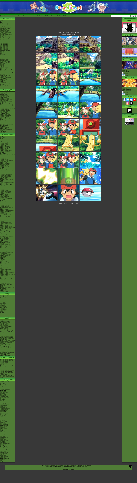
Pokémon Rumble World (5, 191)
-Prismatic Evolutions (5, 404)
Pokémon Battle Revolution (6, 230)
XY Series (2, 313)
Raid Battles (3, 388)
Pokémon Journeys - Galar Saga (7, 104)
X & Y (1, 181)
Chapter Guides (3, 300)
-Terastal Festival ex (4, 446)
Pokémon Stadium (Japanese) (6, 272)
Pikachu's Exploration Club (6, 369)
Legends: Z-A (3, 141)
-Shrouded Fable (3, 407)
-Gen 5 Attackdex (4, 45)
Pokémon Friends (4, 144)
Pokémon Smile (3, 162)
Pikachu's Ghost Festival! (6, 366)
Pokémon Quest (3, 178)
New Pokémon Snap (4, 164)
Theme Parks (3, 80)
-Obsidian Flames (4, 413)
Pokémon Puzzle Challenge (6, 262)
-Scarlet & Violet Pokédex (5, 36)
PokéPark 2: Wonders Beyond (6, 210)
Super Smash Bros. (4, 275)
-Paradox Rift (3, 411)
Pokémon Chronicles (4, 109)
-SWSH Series (3, 416)
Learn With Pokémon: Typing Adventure (6, 215)
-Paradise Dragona (4, 449)
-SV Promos (2, 427)
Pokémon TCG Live (4, 166)
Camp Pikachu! (3, 363)
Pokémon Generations (5, 114)
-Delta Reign (3, 391)
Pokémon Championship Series (7, 69)
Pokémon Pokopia (4, 143)
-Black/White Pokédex (5, 28)
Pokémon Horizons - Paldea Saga (7, 108)
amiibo (1, 286)
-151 (1, 412)
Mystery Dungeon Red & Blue (6, 252)
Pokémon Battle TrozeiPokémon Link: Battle (7, 185)
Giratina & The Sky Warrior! (6, 335)
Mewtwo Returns (4, 325)
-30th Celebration (4, 392)
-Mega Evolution (3, 398)
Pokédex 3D (3, 212)
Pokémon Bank (3, 183)
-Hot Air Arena (3, 444)
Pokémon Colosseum (5, 244)
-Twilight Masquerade (5, 408)
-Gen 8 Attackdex (4, 48)
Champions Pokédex (56, 16)
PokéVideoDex (3, 123)
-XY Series (2, 419)
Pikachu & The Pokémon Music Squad (7, 377)
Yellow (1, 268)
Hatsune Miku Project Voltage (6, 72)
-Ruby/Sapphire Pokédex (5, 26)
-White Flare (3, 400)
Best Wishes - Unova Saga (6, 101)
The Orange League (4, 96)
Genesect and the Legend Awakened (6, 343)
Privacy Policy (73, 465)
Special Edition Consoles (5, 282)
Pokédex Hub (32, 16)
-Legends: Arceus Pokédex (6, 34)
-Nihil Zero (2, 436)
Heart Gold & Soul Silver (5, 222)
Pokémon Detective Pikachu (6, 355)
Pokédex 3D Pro (3, 213)
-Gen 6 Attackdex (4, 46)
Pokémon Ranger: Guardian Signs (6, 224)
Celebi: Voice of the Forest (6, 326)
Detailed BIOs (3, 299)
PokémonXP (3, 70)
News (1, 20)
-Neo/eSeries (3, 423)
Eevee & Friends (3, 374)
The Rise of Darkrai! (4, 334)
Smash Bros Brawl (4, 239)
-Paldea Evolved (3, 414)
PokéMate (2, 257)
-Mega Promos (3, 426)
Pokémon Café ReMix (5, 146)
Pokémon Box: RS (4, 249)
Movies (7, 318)
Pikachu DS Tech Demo (5, 254)
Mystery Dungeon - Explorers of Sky (7, 232)
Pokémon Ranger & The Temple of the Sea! (7, 332)
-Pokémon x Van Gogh (5, 75)
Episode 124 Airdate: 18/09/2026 (127, 89)
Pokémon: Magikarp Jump (6, 174)
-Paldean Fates (3, 410)
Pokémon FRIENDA (4, 291)
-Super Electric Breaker (5, 447)
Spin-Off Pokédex (4, 54)
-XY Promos (2, 430)
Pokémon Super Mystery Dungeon (5, 193)
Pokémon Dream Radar (5, 204)
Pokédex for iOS (3, 218)
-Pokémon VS (3, 457)
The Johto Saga (3, 97)
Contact (20, 16)
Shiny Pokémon (3, 112)
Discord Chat (3, 82)
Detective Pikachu (4, 177)
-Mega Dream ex (4, 437)
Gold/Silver (2, 259)
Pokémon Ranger (4, 251)
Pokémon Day (3, 76)
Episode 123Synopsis (126, 72)
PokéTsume (2, 132)
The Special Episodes (5, 110)
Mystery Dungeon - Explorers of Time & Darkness (7, 237)
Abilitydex (2, 53)
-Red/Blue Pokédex (4, 23)
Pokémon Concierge (4, 127)
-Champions (2, 63)
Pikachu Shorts (7, 357)
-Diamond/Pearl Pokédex (5, 27)
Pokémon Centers (4, 68)
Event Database (3, 84)
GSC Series (2, 304)
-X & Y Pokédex (3, 29)
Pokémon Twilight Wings (5, 115)
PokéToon (2, 119)
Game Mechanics (4, 60)
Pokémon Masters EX (5, 147)
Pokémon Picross (4, 194)
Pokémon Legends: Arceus (6, 156)
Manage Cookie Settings (84, 465)
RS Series (2, 305)
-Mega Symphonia (4, 440)
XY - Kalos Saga (3, 102)
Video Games (7, 135)
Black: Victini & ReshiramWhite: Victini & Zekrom (7, 339)
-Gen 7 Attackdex (4, 47)
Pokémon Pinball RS (4, 250)
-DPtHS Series (3, 421)
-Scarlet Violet (3, 415)
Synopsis (126, 92)
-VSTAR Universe (4, 456)
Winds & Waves (3, 137)
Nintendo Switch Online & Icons (7, 287)
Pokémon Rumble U (4, 206)
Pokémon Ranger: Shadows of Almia (7, 234)
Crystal (1, 260)
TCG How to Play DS (5, 216)
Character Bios (3, 94)
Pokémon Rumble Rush (5, 175)
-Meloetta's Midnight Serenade (7, 341)
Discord (25, 16)
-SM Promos (3, 429)
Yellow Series (3, 303)
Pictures (127, 75)
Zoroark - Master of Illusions (6, 337)
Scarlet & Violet (3, 140)
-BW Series (2, 420)
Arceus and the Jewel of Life (6, 336)
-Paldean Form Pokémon (5, 88)
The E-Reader (3, 256)
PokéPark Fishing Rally (5, 255)
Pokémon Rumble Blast (5, 211)
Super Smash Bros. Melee (6, 265)
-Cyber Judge (3, 455)
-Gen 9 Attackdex (4, 49)
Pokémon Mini (3, 263)
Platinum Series (3, 309)
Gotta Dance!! (3, 364)
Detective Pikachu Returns (6, 150)
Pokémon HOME (4, 157)
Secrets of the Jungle (5, 353)
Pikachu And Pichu (4, 361)
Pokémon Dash (3, 246)
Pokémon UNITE (4, 148)
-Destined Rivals (3, 402)
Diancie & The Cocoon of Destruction (5, 345)
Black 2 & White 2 (4, 203)
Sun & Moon (3, 168)
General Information (4, 295)
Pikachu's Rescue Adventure (6, 360)
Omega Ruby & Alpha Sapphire (7, 182)
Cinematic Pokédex (4, 59)
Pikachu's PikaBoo (4, 362)
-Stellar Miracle (3, 450)
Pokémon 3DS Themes (5, 283)
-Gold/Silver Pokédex (4, 25)
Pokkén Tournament (4, 196)
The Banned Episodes (5, 111)
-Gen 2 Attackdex (4, 42)
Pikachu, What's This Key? (6, 375)
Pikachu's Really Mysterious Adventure (6, 373)
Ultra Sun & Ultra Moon (5, 169)
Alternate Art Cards (4, 387)
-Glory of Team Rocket (5, 443)
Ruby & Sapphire (4, 241)
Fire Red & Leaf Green (5, 242)
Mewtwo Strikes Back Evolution (7, 352)
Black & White (3, 201)
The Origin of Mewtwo (5, 321)
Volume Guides (3, 301)
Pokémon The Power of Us (6, 351)
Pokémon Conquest (4, 209)
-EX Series (2, 422)
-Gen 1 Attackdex (4, 41)
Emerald (2, 243)
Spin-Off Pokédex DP (5, 56)
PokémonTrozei (3, 253)
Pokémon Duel (3, 197)
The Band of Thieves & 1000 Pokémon (6, 189)
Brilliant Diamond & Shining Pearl (7, 154)
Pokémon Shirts (3, 79)
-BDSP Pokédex (3, 33)
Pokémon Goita (3, 289)
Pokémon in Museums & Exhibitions (5, 74)
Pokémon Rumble (4, 225)
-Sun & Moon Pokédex (5, 30)
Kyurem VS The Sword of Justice (7, 340)
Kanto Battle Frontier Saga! (6, 99)
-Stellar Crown (3, 406)
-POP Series (3, 431)
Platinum (2, 221)
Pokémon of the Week (5, 62)
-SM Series (2, 418)
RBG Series (2, 302)
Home (9, 16)
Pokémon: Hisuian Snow (5, 117)
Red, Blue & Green (4, 267)
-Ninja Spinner (3, 435)
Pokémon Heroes (4, 327)
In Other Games (3, 280)
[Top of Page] (130, 466)
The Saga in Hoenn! (4, 98)
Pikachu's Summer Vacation (6, 359)
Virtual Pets (2, 285)
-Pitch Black (2, 393)
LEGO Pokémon (3, 78)
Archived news (3, 21)
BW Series (2, 311)
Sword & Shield (3, 153)
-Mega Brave (3, 439)
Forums (15, 16)
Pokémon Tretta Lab (4, 205)
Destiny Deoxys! (4, 329)
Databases (7, 19)
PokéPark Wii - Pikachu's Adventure (5, 229)
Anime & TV (7, 90)
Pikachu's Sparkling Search (6, 371)
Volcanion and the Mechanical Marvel (6, 348)
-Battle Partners (3, 445)
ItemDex (2, 51)
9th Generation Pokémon (5, 85)
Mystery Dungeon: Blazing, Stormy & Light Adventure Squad (7, 227)
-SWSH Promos (3, 428)
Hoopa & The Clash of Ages (6, 346)
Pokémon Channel (4, 247)
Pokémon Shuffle (4, 190)
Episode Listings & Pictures (6, 92)
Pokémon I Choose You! (5, 350)
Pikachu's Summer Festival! (6, 365)
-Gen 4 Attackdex (4, 44)
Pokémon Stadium (4, 273)
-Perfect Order (3, 395)
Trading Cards (7, 380)
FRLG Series (3, 306)
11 (75, 32)
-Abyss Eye (2, 434)
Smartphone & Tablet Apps (6, 284)
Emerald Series (3, 307)
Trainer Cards (3, 384)
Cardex (1, 58)
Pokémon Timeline (4, 67)
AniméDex (2, 93)
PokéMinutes (3, 122)
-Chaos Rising (3, 394)
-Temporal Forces (4, 409)
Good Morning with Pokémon (6, 124)
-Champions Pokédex (5, 38)
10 (73, 32)
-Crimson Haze (3, 453)
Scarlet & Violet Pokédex (43, 16)
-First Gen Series (4, 424)
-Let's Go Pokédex (4, 31)
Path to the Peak (4, 120)
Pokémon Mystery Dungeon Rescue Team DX (6, 161)
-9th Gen (2, 64)
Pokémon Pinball (3, 271)
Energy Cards (3, 386)
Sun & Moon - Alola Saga (5, 103)
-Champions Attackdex (5, 50)
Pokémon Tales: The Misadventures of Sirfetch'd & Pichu (6, 129)
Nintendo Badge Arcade (5, 199)
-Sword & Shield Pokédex (5, 32)
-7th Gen (2, 66)
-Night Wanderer (3, 451)
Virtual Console (3, 281)
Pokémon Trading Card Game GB (7, 274)
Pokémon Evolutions (4, 116)
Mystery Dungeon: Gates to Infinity (6, 208)
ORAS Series (3, 315)
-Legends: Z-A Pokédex (5, 37)
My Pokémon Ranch (4, 238)
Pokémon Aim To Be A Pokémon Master (7, 106)
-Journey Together (4, 403)
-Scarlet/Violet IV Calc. (5, 61)
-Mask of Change (4, 452)
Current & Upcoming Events (6, 83)
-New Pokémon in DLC (5, 87)
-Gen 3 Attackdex (4, 43)
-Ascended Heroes (4, 396)
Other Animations (4, 125)
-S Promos (2, 460)
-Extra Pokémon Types (5, 383)
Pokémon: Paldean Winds (6, 118)
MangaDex (2, 296)
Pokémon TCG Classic (5, 389)
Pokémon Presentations (5, 77)
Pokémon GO (3, 145)
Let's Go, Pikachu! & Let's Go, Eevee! (7, 171)
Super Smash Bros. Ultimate (6, 179)
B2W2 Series (3, 312)
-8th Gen (2, 65)
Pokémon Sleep (3, 149)
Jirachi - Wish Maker (4, 328)
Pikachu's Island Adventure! (6, 368)
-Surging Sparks (3, 405)
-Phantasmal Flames (4, 397)
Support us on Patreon (68, 469)
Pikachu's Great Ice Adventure (7, 370)
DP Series (2, 308)
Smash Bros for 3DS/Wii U (6, 198)
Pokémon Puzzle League (5, 269)
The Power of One (4, 323)
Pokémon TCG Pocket (5, 151)
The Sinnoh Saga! (4, 100)
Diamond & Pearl (4, 220)
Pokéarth (65, 16)
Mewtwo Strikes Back (5, 322)
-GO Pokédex (3, 35)
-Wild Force (2, 454)
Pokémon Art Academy (5, 187)
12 (78, 32)
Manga (7, 294)
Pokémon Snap (3, 270)
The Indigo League (4, 95)
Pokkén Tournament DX (5, 176)
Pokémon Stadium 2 (4, 261)
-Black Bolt (2, 399)
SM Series (2, 316)
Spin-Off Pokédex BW (5, 57)
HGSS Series (3, 310)
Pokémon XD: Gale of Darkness (7, 245)
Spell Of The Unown (4, 324)
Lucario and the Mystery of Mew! (7, 330)
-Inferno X (2, 438)
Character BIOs (3, 297)
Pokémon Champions (5, 142)
